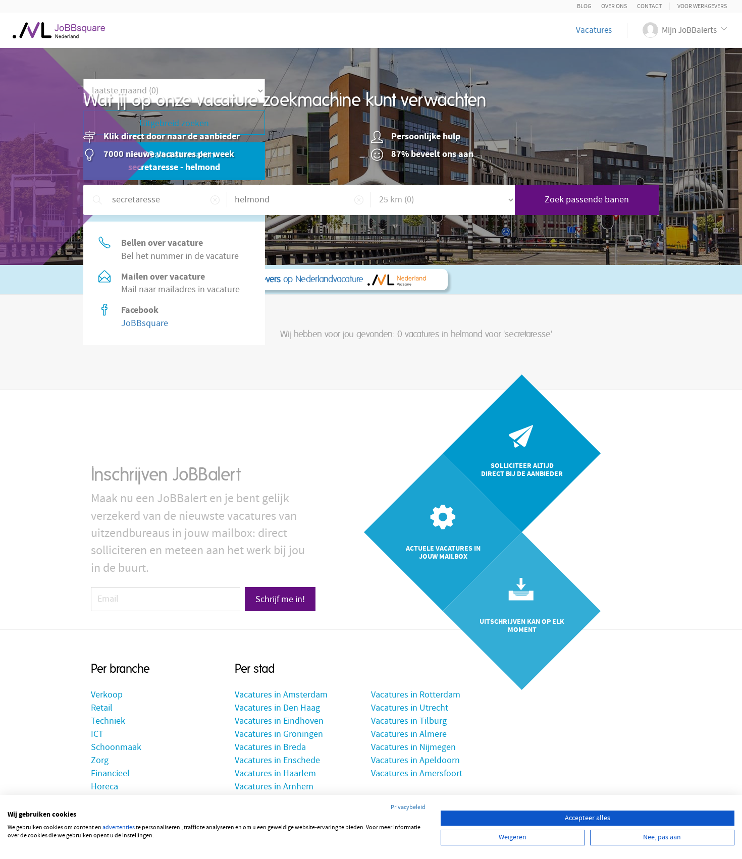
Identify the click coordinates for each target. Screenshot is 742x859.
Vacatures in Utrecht (409, 708)
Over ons (614, 6)
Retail (102, 708)
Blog (584, 6)
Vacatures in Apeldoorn (415, 760)
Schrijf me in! (280, 599)
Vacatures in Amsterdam (281, 695)
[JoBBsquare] (59, 28)
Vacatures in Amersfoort (416, 773)
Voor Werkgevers (702, 6)
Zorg (100, 760)
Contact (649, 6)
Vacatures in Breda (270, 747)
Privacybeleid (408, 807)
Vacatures (594, 30)
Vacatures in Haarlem (275, 773)
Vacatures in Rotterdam (415, 695)
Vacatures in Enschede (277, 760)
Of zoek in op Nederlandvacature (234, 279)
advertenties (118, 827)
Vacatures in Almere (409, 734)
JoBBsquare (144, 323)
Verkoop (107, 695)
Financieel (110, 773)
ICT (97, 734)
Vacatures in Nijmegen (413, 747)
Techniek (108, 721)
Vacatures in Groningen (279, 734)
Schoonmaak (116, 747)
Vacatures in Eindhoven (279, 721)
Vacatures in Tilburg (409, 721)
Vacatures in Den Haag (277, 708)
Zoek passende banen (587, 199)
